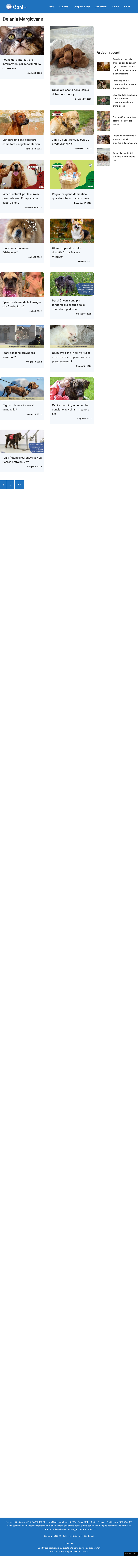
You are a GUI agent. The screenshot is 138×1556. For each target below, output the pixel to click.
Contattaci (89, 1536)
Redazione (55, 1551)
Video (127, 6)
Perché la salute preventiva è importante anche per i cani (125, 84)
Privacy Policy (69, 1551)
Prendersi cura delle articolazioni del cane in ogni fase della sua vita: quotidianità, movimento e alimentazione (125, 66)
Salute (115, 6)
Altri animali (101, 6)
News (51, 6)
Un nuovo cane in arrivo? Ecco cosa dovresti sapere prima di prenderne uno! (71, 357)
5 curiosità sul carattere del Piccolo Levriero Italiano (124, 121)
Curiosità (63, 6)
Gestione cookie (131, 1554)
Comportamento (82, 6)
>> (19, 484)
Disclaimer (83, 1551)
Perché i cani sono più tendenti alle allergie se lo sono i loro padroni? (68, 305)
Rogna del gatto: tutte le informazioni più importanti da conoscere (21, 64)
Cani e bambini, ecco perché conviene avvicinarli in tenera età (70, 409)
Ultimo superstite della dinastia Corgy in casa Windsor (66, 252)
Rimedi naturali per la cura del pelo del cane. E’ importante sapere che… (21, 198)
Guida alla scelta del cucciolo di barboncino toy (124, 157)
